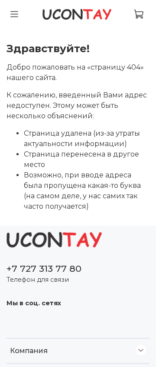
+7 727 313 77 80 (43, 268)
